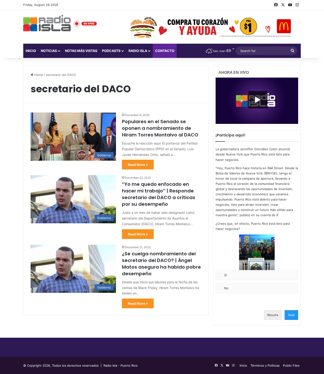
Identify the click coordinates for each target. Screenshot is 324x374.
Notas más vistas (81, 51)
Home (38, 75)
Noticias (49, 51)
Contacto (164, 51)
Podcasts (111, 51)
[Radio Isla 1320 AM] (47, 23)
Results (272, 315)
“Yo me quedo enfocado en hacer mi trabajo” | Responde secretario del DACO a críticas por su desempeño (158, 194)
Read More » (138, 165)
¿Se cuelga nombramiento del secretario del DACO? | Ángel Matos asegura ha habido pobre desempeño (161, 263)
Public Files (291, 365)
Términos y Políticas (265, 365)
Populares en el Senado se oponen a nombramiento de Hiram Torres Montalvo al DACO (160, 128)
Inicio (31, 51)
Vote (291, 315)
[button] (257, 252)
